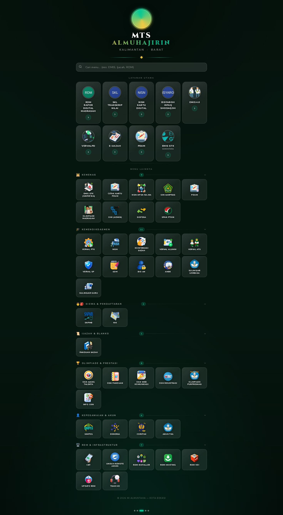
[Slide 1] (134, 510)
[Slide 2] (137, 510)
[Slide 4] (145, 510)
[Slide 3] (141, 510)
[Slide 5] (148, 510)
